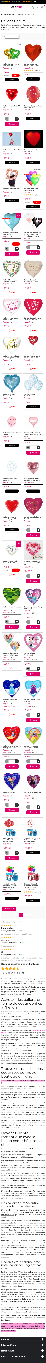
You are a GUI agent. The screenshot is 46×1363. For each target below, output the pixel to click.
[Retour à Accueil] (2, 14)
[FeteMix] (15, 7)
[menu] (37, 8)
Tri (3, 37)
